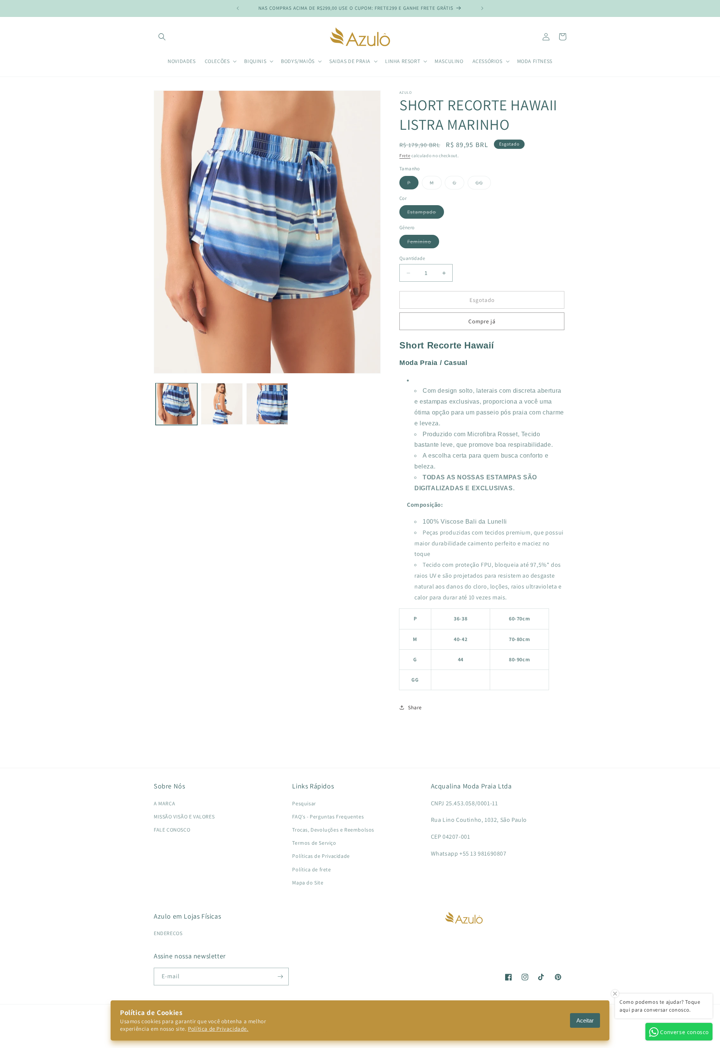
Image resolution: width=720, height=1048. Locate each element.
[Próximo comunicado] (482, 8)
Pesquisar (304, 803)
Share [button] (415, 707)
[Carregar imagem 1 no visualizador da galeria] (176, 404)
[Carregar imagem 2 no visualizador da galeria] (222, 404)
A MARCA (164, 803)
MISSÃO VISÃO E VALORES (184, 816)
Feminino (423, 243)
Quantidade (412, 258)
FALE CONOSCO (172, 829)
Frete (405, 155)
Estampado (425, 213)
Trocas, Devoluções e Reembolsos (333, 829)
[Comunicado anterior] (238, 8)
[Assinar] (280, 976)
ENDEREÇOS (168, 933)
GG (483, 184)
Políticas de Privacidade (321, 856)
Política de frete (311, 869)
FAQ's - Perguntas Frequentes (328, 816)
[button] (162, 37)
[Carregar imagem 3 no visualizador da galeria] (267, 404)
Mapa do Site (307, 882)
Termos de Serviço (314, 842)
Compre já (482, 321)
